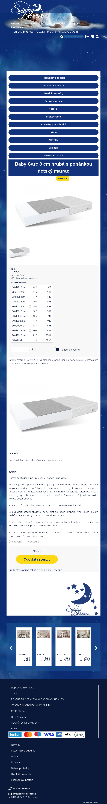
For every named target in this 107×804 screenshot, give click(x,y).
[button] (29, 348)
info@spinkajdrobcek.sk (25, 793)
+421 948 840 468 (22, 32)
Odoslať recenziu (37, 559)
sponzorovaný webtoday (91, 802)
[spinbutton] (22, 349)
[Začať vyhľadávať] (61, 37)
